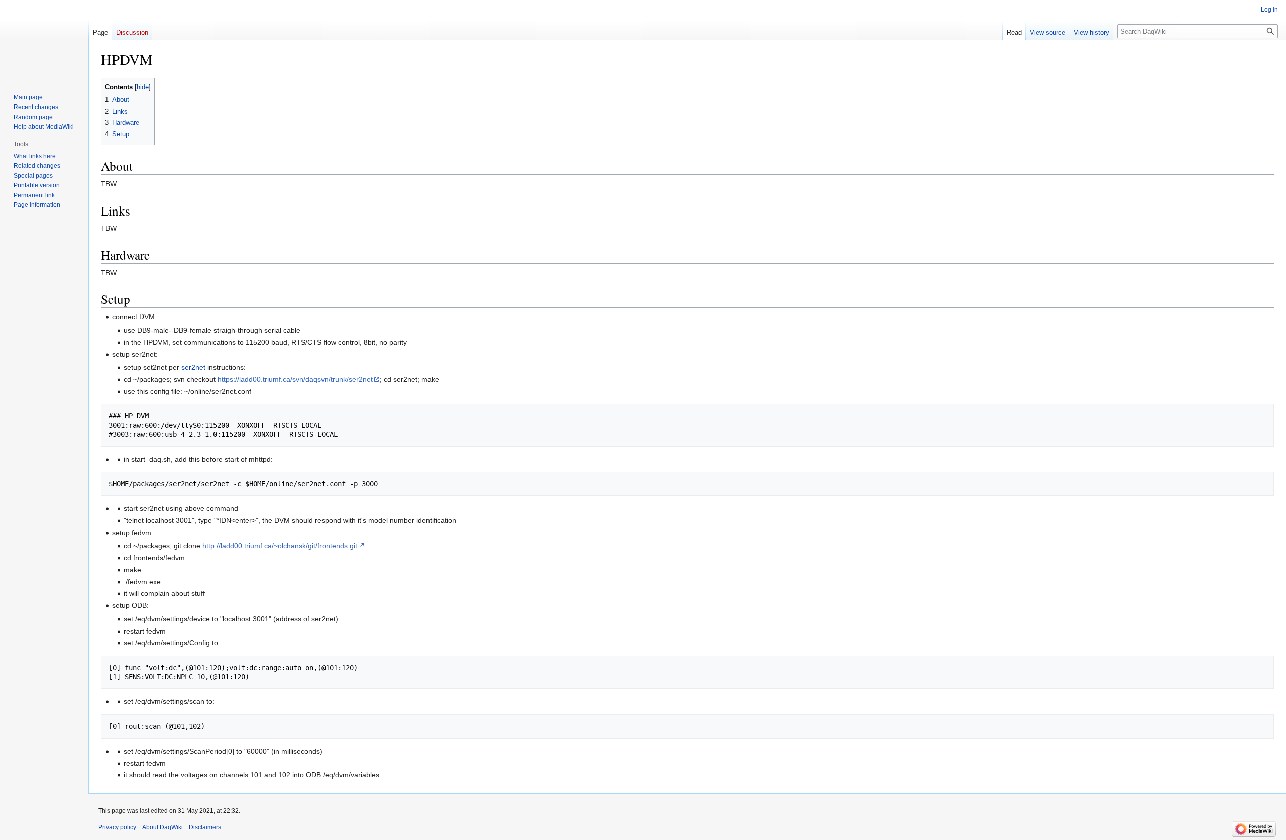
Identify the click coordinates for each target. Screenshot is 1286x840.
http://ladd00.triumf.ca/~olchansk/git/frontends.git (279, 546)
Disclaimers (205, 827)
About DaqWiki (162, 827)
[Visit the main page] (44, 40)
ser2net (193, 367)
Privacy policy (117, 827)
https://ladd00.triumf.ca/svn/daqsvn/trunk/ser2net (295, 379)
